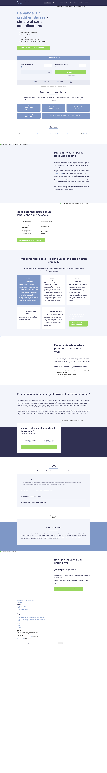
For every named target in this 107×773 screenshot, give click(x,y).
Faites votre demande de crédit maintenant (32, 47)
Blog (75, 2)
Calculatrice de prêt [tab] (53, 57)
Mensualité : (24, 72)
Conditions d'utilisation (40, 643)
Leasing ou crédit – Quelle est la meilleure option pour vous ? (31, 617)
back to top (60, 643)
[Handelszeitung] (25, 134)
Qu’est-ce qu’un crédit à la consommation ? (27, 620)
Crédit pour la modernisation (24, 607)
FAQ (70, 2)
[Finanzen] (71, 134)
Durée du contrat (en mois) (61, 64)
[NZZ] (55, 134)
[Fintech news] (84, 134)
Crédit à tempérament (23, 609)
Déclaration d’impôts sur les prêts (25, 616)
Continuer (69, 72)
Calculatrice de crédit (22, 611)
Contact (80, 2)
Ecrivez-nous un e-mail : (49, 441)
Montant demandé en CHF (27, 64)
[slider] (21, 67)
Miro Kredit (47, 2)
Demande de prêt (63, 2)
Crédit (54, 2)
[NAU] (40, 134)
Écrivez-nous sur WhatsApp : (30, 441)
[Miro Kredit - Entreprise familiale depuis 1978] (25, 2)
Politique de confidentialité (51, 643)
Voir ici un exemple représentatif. (60, 86)
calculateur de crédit (58, 173)
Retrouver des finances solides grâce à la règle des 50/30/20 (31, 619)
